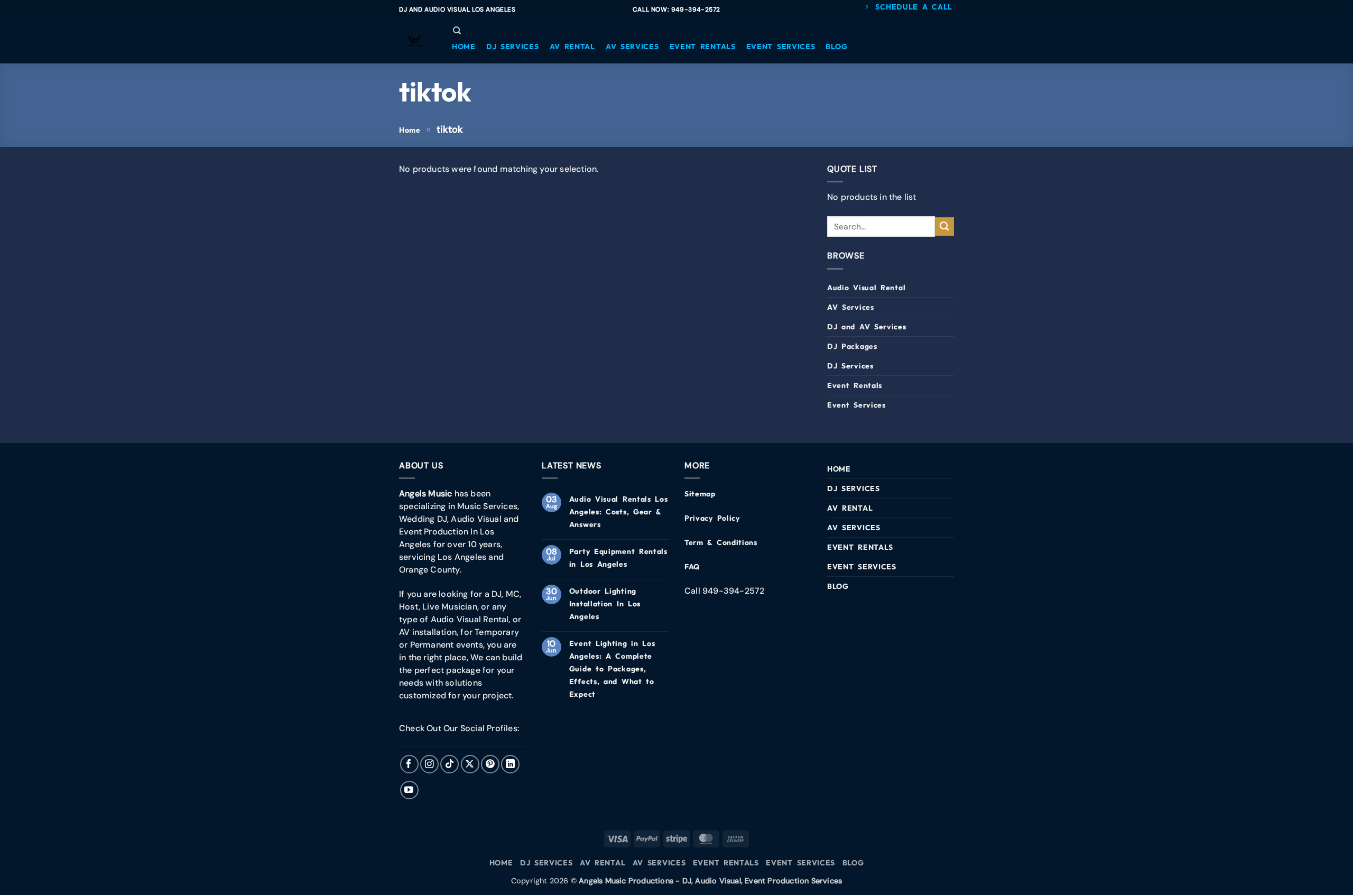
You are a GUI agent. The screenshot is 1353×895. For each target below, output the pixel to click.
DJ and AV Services (866, 326)
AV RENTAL (850, 508)
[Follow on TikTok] (449, 764)
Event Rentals (854, 385)
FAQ (692, 566)
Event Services (856, 405)
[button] (464, 47)
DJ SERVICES (853, 488)
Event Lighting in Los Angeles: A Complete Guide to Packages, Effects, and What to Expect (612, 669)
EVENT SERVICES (861, 566)
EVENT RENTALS (860, 547)
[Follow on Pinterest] (490, 764)
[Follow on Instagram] (429, 764)
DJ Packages (852, 346)
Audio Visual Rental (866, 287)
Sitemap (700, 494)
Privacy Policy (712, 518)
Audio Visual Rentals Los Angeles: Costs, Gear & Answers (618, 511)
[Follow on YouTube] (409, 790)
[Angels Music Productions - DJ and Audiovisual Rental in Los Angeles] (415, 41)
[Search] (457, 30)
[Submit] (944, 226)
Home (410, 130)
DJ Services (850, 366)
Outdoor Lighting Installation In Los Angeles (605, 603)
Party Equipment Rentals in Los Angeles (618, 558)
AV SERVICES (854, 527)
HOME (839, 469)
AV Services (850, 307)
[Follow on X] (470, 764)
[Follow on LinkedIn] (510, 764)
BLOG (838, 586)
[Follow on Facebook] (409, 764)
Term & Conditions (720, 542)
